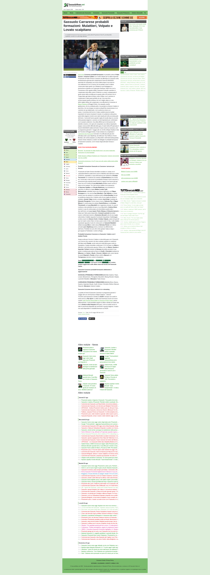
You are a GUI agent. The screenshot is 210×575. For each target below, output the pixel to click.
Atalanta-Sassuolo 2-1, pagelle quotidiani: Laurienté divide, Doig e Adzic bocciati (104, 533)
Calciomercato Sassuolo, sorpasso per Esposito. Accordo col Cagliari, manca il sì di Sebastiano (109, 455)
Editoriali (123, 21)
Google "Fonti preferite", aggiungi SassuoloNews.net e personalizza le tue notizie (105, 424)
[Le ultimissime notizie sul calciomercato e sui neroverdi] (74, 5)
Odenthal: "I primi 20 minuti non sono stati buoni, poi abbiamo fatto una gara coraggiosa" (107, 549)
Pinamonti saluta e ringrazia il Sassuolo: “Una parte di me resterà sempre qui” (103, 400)
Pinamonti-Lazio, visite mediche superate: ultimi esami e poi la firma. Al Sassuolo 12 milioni (107, 414)
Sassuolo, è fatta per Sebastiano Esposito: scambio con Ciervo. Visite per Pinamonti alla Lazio (108, 428)
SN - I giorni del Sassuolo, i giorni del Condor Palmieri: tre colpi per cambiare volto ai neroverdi (108, 487)
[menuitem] (145, 13)
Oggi (122, 72)
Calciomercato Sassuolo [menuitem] (83, 13)
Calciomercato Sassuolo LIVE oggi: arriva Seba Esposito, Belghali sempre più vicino (106, 426)
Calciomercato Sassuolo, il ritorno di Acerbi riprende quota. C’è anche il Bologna (104, 491)
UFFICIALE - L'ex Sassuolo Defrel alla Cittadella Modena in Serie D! (101, 442)
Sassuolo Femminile (127, 129)
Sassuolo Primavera (127, 142)
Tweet (92, 318)
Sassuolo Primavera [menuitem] (123, 13)
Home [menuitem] (65, 13)
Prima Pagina (125, 56)
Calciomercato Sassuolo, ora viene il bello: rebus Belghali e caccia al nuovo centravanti (106, 539)
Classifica (67, 147)
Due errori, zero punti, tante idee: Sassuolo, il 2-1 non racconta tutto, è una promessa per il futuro (109, 509)
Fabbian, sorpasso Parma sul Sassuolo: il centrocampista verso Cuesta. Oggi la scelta (106, 412)
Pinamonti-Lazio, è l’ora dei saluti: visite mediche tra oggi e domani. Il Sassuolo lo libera (106, 449)
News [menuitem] (71, 13)
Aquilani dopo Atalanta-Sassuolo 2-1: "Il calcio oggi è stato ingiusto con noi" (103, 547)
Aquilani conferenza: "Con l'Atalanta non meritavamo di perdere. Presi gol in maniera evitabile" (108, 551)
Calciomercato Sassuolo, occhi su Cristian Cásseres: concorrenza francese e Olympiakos (107, 475)
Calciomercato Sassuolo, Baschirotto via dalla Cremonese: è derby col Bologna (104, 436)
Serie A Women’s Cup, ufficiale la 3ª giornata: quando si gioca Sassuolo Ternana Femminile (108, 432)
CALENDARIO (101, 563)
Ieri (125, 72)
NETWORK (94, 563)
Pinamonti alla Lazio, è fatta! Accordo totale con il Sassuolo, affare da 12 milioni (104, 483)
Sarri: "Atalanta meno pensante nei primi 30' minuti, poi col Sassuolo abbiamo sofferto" (106, 553)
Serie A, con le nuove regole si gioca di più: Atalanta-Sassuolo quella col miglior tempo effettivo (108, 468)
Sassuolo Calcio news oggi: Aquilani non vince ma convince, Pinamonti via (103, 505)
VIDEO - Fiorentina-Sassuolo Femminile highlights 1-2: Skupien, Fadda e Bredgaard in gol (107, 529)
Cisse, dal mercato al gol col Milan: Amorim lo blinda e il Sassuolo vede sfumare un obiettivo (108, 513)
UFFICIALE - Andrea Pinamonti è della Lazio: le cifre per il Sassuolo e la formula (104, 408)
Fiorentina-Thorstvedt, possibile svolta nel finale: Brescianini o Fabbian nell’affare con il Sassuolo (109, 519)
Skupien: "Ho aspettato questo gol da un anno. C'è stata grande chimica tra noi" (104, 525)
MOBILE (113, 563)
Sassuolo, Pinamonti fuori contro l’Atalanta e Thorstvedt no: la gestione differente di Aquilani (108, 535)
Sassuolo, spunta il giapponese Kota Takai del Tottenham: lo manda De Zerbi (103, 438)
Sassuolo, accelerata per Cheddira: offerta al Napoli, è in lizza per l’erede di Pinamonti (106, 493)
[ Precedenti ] (70, 143)
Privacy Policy (110, 560)
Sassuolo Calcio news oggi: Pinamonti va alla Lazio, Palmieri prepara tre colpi (104, 466)
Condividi (83, 318)
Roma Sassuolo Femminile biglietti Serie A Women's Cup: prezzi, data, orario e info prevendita (108, 471)
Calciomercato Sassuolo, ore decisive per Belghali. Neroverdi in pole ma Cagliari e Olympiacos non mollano (112, 406)
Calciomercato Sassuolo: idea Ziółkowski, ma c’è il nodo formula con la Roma (104, 485)
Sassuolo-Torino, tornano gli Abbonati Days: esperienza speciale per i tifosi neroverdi (106, 481)
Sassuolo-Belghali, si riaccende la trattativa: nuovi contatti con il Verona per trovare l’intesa (107, 497)
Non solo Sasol (125, 155)
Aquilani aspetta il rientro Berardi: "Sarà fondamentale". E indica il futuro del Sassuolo (106, 459)
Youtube (87, 262)
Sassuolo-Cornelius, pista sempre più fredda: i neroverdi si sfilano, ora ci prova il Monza (106, 469)
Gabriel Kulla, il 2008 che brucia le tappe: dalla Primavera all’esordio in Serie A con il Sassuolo (108, 368)
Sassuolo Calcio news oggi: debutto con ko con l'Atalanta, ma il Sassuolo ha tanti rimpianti (107, 545)
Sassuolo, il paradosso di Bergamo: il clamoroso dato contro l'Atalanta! (101, 515)
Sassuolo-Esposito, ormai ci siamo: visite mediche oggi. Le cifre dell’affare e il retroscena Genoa (109, 416)
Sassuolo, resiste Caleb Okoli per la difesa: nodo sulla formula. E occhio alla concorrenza (107, 477)
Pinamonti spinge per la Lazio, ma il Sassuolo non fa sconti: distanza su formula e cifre (106, 531)
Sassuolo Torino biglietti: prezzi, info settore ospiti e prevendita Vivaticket (102, 479)
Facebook (99, 260)
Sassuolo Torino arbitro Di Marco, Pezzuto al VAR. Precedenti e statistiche (102, 447)
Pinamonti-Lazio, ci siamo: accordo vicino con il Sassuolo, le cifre (100, 499)
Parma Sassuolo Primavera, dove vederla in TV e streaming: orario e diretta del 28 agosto (107, 434)
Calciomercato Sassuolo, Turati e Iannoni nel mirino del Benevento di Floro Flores (105, 440)
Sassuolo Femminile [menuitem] (108, 13)
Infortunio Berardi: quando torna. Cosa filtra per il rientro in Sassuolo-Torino (103, 445)
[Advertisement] (133, 103)
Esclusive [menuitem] (96, 13)
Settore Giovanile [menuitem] (137, 13)
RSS (118, 563)
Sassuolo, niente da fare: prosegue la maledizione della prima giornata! (90, 366)
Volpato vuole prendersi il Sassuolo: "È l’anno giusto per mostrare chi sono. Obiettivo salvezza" (108, 457)
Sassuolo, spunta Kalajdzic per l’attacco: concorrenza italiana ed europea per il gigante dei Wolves (110, 489)
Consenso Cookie (100, 560)
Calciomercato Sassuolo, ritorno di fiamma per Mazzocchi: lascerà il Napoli (103, 451)
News (84, 312)
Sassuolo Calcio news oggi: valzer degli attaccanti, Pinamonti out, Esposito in (103, 422)
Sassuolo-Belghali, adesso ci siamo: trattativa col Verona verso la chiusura (103, 453)
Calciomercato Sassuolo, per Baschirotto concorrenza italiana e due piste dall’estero (105, 404)
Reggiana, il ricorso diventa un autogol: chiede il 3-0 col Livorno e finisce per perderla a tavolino (109, 473)
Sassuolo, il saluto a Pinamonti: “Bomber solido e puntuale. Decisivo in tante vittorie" (105, 402)
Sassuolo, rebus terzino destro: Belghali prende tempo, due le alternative (102, 521)
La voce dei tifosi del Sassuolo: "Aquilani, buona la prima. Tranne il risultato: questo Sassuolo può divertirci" (112, 507)
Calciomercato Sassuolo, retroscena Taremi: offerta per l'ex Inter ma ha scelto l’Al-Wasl (106, 410)
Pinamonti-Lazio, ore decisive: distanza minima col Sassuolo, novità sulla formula (105, 517)
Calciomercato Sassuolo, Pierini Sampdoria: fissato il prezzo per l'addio (102, 511)
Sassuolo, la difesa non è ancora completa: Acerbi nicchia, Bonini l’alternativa (103, 523)
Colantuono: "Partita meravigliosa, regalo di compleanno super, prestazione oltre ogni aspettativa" (109, 527)
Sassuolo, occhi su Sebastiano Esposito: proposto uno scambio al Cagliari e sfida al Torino (107, 495)
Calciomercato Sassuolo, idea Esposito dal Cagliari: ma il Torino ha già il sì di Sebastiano (107, 537)
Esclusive (124, 116)
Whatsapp (105, 262)
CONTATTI (108, 563)
